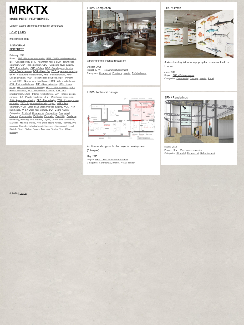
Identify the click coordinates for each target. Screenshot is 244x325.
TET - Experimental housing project (38, 103)
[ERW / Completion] (121, 55)
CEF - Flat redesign (19, 68)
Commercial (38, 113)
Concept (14, 116)
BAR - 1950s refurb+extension (61, 58)
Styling (28, 129)
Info (32, 119)
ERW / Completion (99, 8)
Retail (71, 126)
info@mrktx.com (19, 38)
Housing (24, 119)
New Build (42, 123)
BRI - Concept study (20, 62)
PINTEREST (17, 49)
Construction (25, 116)
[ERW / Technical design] (121, 140)
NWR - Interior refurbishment (39, 94)
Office (58, 123)
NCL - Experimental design (41, 90)
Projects (23, 126)
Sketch (13, 129)
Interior (38, 119)
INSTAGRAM (17, 45)
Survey (36, 129)
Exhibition (38, 116)
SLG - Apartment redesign (22, 100)
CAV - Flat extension (30, 65)
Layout (47, 119)
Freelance (71, 116)
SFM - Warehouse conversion (58, 97)
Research (49, 126)
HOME (13, 32)
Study (20, 129)
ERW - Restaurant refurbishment (26, 75)
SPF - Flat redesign (46, 100)
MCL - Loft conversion (57, 87)
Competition (51, 113)
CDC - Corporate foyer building (57, 65)
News (51, 123)
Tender (54, 129)
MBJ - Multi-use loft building (31, 87)
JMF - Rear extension (46, 84)
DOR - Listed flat (41, 71)
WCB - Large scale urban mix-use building (41, 107)
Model (32, 123)
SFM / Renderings (176, 97)
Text (61, 129)
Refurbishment (36, 126)
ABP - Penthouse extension (31, 58)
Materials (14, 123)
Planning (67, 123)
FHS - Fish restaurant (54, 75)
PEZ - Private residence (30, 97)
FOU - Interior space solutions (42, 78)
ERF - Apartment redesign (64, 71)
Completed (64, 113)
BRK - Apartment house (43, 62)
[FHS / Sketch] (199, 56)
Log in (23, 193)
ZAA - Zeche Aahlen (59, 110)
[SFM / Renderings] (199, 141)
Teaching (45, 129)
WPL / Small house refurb (34, 110)
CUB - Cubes (37, 68)
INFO (23, 32)
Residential (61, 126)
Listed (55, 119)
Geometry (14, 119)
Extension (49, 116)
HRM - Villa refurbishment (62, 81)
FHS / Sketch (172, 8)
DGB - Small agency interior (59, 68)
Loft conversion (66, 119)
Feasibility (60, 116)
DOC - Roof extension (21, 71)
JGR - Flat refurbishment (22, 84)
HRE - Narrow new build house (32, 81)
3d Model (26, 113)
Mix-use (24, 123)
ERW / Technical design (102, 92)
